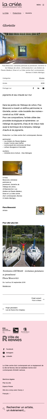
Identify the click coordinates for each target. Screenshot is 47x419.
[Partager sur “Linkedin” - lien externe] (38, 88)
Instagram (9, 353)
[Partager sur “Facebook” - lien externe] (33, 88)
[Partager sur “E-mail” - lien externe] (43, 88)
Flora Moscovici (9, 207)
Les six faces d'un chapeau (15, 309)
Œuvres (41, 78)
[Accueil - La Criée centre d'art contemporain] (12, 5)
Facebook (9, 349)
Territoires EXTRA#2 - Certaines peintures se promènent (23, 273)
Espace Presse (8, 386)
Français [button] (6, 393)
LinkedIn (9, 356)
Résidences (7, 286)
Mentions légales (9, 379)
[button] (23, 48)
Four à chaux (36, 299)
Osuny (20, 390)
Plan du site (7, 383)
